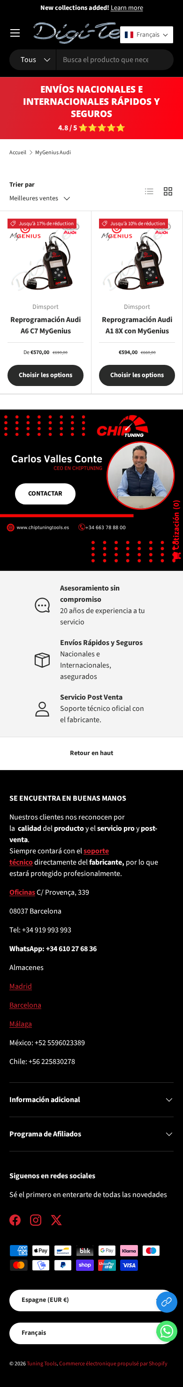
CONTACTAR (45, 493)
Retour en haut (91, 753)
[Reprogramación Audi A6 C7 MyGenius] (46, 257)
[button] (166, 1333)
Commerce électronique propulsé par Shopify (113, 1364)
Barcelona (25, 1005)
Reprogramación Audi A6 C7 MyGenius (45, 325)
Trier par (22, 184)
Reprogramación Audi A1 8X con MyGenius (137, 325)
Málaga (20, 1024)
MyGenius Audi (53, 153)
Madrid (20, 986)
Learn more (127, 8)
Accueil (17, 153)
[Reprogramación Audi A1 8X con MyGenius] (137, 257)
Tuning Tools (42, 1364)
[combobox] (91, 59)
